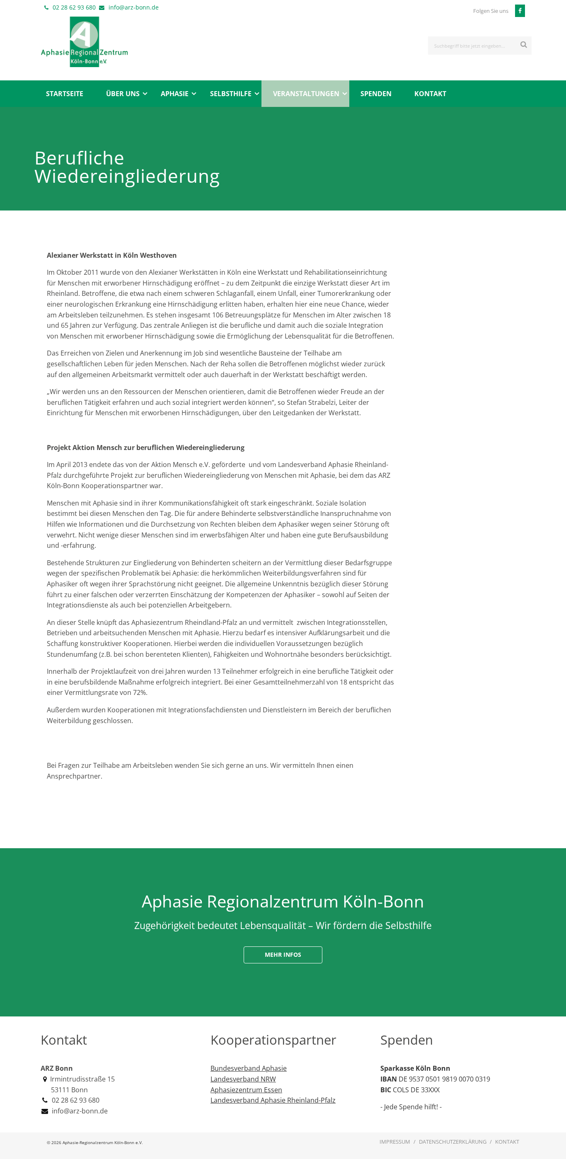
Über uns (123, 93)
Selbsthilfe (231, 93)
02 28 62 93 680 (74, 7)
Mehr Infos (283, 954)
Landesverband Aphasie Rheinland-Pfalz (273, 1100)
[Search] (524, 44)
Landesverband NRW (243, 1079)
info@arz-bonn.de (134, 7)
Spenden (376, 93)
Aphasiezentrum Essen (246, 1089)
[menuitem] (64, 93)
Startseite (64, 93)
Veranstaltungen (306, 93)
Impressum (395, 1141)
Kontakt (430, 93)
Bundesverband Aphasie (248, 1068)
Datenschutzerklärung (452, 1141)
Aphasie (175, 93)
